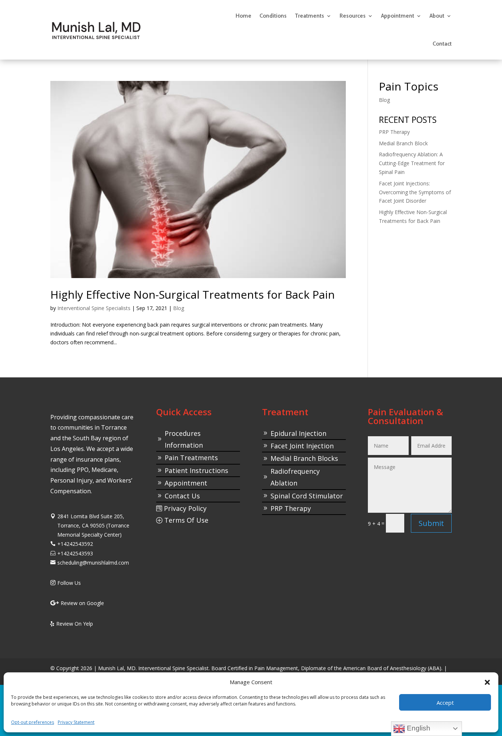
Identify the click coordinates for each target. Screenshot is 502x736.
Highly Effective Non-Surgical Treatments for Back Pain (192, 294)
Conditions (273, 16)
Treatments (309, 16)
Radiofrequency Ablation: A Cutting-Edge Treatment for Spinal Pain (412, 163)
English (417, 728)
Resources (353, 16)
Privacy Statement (76, 722)
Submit (431, 523)
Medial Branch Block (403, 143)
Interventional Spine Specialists (93, 308)
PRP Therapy (394, 131)
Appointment (397, 16)
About (437, 16)
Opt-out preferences (32, 722)
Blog (178, 308)
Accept (445, 702)
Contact (442, 43)
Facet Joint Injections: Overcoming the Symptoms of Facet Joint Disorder (415, 192)
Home (243, 16)
